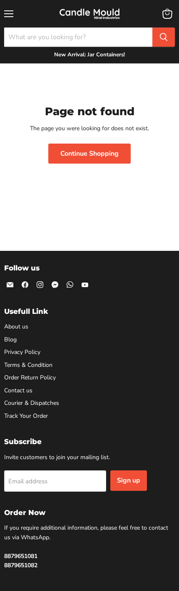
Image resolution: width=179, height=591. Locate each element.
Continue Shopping (89, 153)
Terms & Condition (28, 365)
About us (16, 327)
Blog (10, 339)
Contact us (18, 390)
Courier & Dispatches (31, 403)
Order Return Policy (30, 377)
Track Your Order (26, 416)
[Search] (163, 37)
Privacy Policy (22, 352)
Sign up (128, 480)
